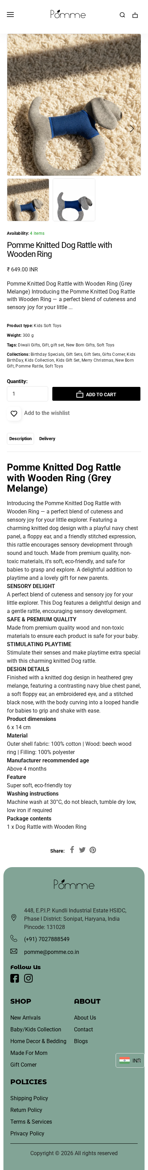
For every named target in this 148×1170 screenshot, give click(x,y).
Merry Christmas (98, 360)
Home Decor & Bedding (38, 1041)
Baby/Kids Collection (35, 1029)
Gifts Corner (113, 354)
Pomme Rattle (29, 366)
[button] (16, 128)
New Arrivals (25, 1017)
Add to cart (100, 394)
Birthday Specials (47, 354)
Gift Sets (74, 354)
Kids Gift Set (68, 360)
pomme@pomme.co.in (51, 952)
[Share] (72, 850)
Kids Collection (39, 360)
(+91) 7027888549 (47, 939)
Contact (83, 1029)
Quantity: (17, 381)
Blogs (81, 1041)
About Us (85, 1017)
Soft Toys (54, 366)
